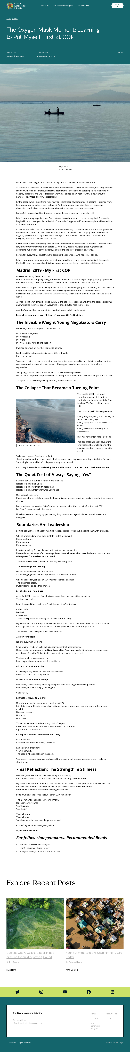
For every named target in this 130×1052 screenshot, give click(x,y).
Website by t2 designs (115, 1042)
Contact (109, 1018)
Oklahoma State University (55, 293)
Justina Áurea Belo (65, 169)
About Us (45, 5)
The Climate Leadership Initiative (27, 1013)
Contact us (117, 5)
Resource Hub (83, 5)
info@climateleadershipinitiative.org (27, 1023)
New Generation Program (63, 5)
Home (93, 1014)
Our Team (95, 1018)
